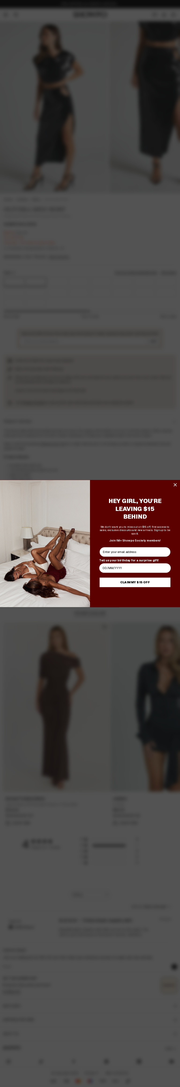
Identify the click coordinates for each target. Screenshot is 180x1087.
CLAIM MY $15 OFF (135, 582)
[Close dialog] (175, 485)
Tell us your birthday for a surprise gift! (129, 560)
